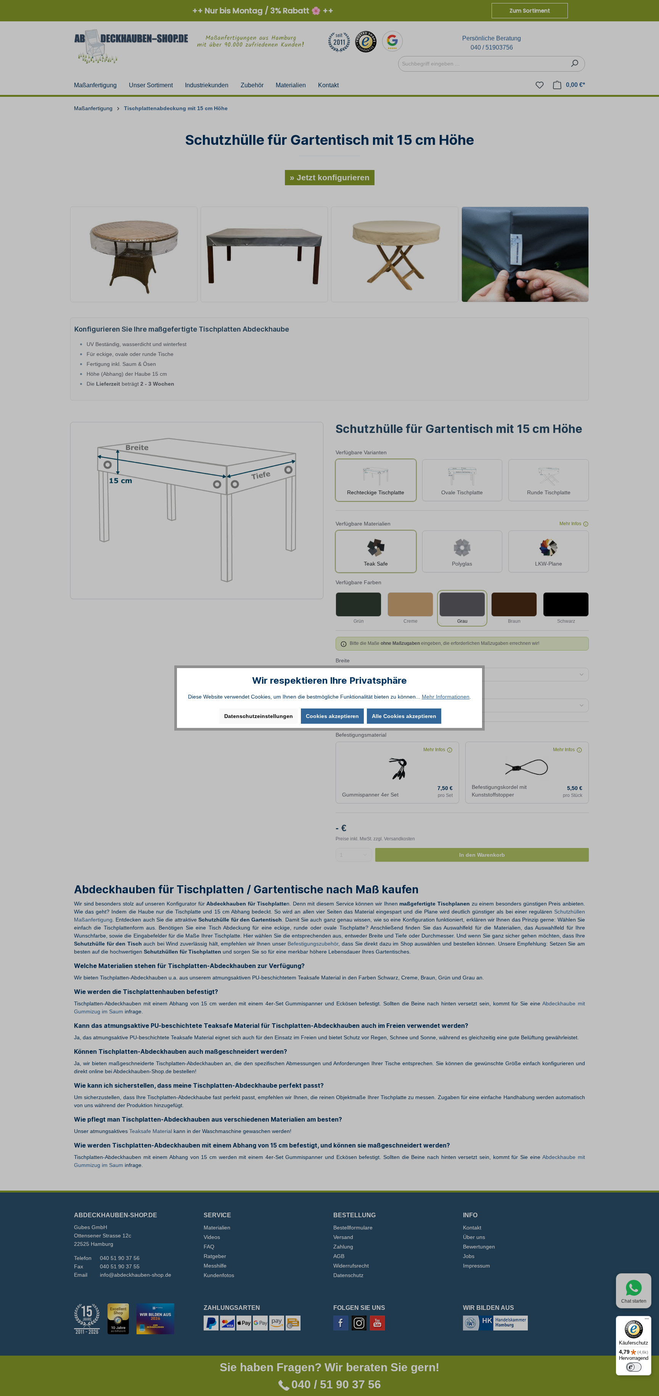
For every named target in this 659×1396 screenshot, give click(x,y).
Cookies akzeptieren (332, 716)
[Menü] (646, 1320)
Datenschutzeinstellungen (258, 716)
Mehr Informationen (445, 697)
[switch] (633, 1367)
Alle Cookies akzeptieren (404, 716)
